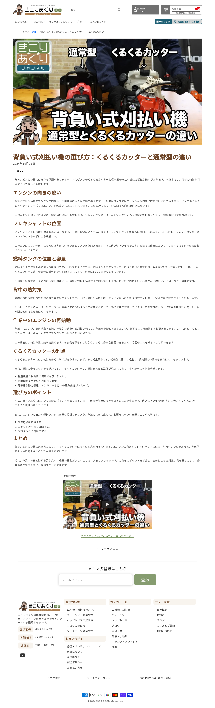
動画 (34, 31)
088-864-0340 (188, 21)
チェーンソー (119, 615)
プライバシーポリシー (100, 678)
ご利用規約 (53, 678)
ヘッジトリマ (119, 620)
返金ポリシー (75, 657)
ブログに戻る (109, 549)
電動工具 (117, 631)
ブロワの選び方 (76, 625)
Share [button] (20, 171)
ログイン (141, 11)
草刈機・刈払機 (121, 610)
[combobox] (95, 10)
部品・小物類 (119, 636)
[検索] (118, 10)
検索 (114, 647)
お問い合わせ (164, 631)
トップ (26, 31)
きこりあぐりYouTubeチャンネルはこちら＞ (107, 536)
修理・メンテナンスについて (84, 646)
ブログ (160, 620)
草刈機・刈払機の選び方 (81, 610)
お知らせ (162, 615)
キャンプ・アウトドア (125, 641)
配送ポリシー (75, 662)
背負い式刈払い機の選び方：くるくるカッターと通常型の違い (72, 31)
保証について (75, 652)
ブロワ (116, 625)
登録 (145, 579)
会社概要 (162, 610)
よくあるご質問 (166, 625)
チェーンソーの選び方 (80, 615)
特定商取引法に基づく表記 (155, 678)
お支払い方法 (75, 667)
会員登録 (141, 8)
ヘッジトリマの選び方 (80, 620)
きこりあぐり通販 (102, 701)
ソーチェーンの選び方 (80, 631)
